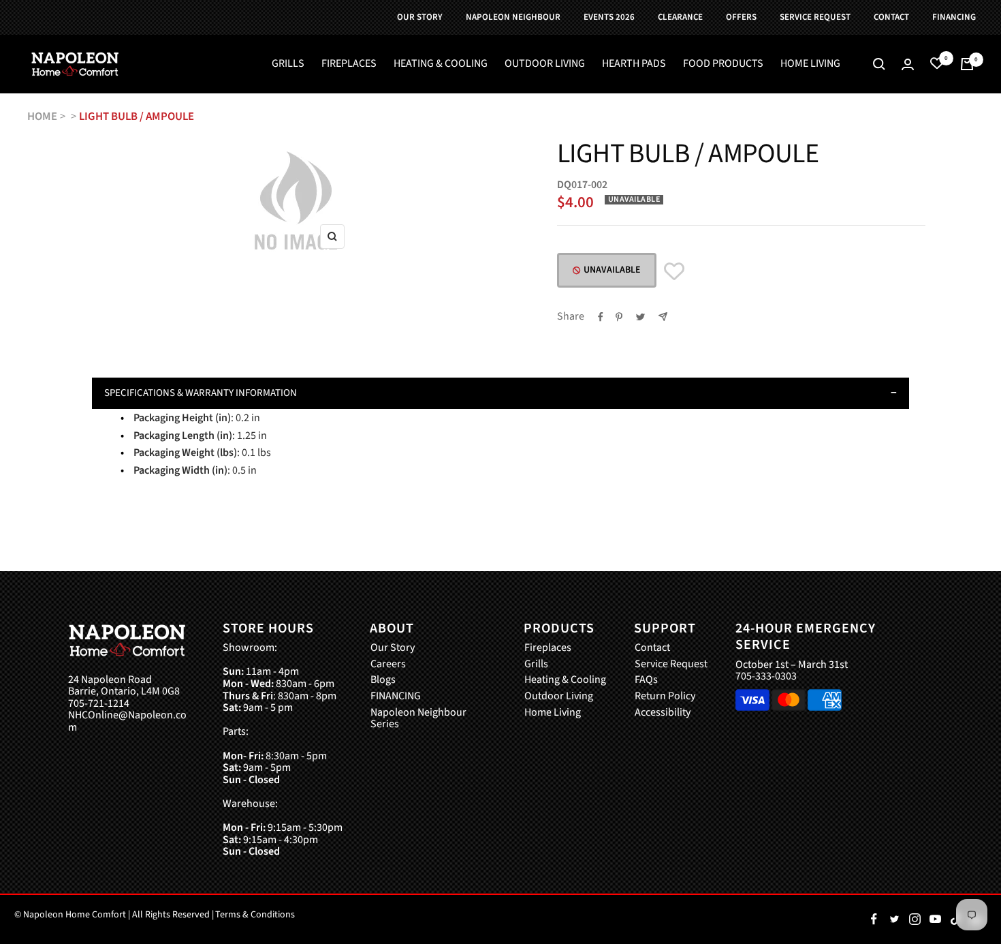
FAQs (646, 680)
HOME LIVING (810, 64)
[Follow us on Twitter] (894, 919)
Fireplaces (547, 648)
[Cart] (967, 64)
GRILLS (288, 64)
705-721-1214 (98, 704)
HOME (42, 116)
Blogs (383, 680)
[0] (937, 64)
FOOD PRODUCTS (723, 64)
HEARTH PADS (634, 64)
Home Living (552, 713)
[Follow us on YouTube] (935, 919)
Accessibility (662, 713)
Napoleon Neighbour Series (418, 719)
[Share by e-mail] (662, 316)
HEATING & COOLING (441, 64)
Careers (388, 664)
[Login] (908, 64)
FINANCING (395, 696)
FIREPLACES (349, 64)
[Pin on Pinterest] (619, 317)
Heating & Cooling (565, 680)
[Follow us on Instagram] (914, 919)
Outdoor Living (558, 696)
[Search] (879, 64)
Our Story (392, 648)
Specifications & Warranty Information (200, 393)
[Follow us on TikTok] (955, 919)
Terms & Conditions (255, 915)
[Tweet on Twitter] (640, 317)
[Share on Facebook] (600, 317)
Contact (652, 648)
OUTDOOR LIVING (545, 64)
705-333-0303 (766, 676)
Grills (536, 664)
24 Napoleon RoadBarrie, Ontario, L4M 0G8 (124, 686)
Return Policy (665, 696)
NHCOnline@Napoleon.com (127, 721)
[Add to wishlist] (674, 271)
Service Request (671, 664)
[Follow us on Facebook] (873, 919)
